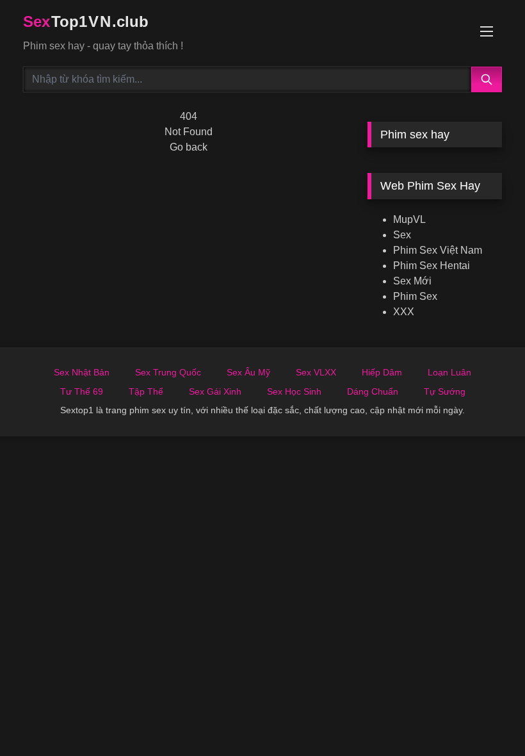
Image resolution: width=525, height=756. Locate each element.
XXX (403, 311)
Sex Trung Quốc (168, 372)
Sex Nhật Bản (81, 372)
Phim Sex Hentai (431, 265)
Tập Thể (146, 391)
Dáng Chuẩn (372, 391)
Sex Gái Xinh (215, 391)
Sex (402, 234)
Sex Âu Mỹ (248, 372)
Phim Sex (415, 296)
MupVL (409, 219)
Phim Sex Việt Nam (437, 250)
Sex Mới (412, 280)
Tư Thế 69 (81, 391)
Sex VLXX (316, 372)
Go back (188, 147)
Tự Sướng (444, 391)
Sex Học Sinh (294, 391)
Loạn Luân (449, 372)
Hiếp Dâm (382, 372)
